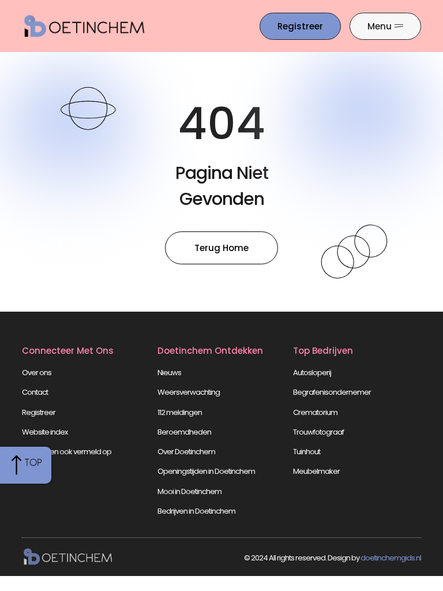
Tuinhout (306, 451)
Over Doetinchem (186, 451)
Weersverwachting (188, 392)
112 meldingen (179, 412)
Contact (35, 392)
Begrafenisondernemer (332, 392)
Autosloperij (312, 372)
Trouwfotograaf (318, 432)
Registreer (38, 412)
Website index (44, 432)
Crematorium (315, 412)
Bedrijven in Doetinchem (196, 511)
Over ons (36, 372)
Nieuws (169, 372)
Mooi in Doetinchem (189, 491)
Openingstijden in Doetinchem (206, 471)
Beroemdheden (184, 432)
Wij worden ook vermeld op (66, 451)
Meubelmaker (316, 471)
